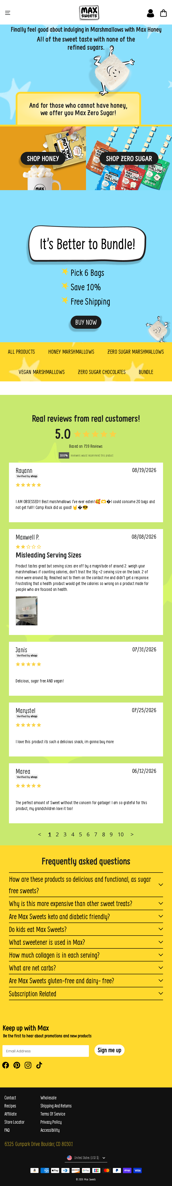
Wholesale (48, 1097)
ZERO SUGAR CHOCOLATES (101, 371)
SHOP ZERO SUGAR (129, 158)
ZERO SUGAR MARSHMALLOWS (136, 351)
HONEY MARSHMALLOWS (71, 351)
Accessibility (50, 1130)
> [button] (132, 834)
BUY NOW (86, 322)
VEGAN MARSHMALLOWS (41, 371)
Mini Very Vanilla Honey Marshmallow (22, 474)
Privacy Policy (51, 1122)
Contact (10, 1097)
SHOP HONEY (43, 158)
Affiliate (10, 1114)
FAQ (7, 1130)
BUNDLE (146, 371)
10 (121, 834)
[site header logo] (88, 12)
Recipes (10, 1105)
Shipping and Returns (56, 1105)
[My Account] (150, 12)
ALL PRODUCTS (21, 351)
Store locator (14, 1122)
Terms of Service (53, 1114)
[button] (109, 1050)
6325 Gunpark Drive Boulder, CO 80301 (38, 1143)
